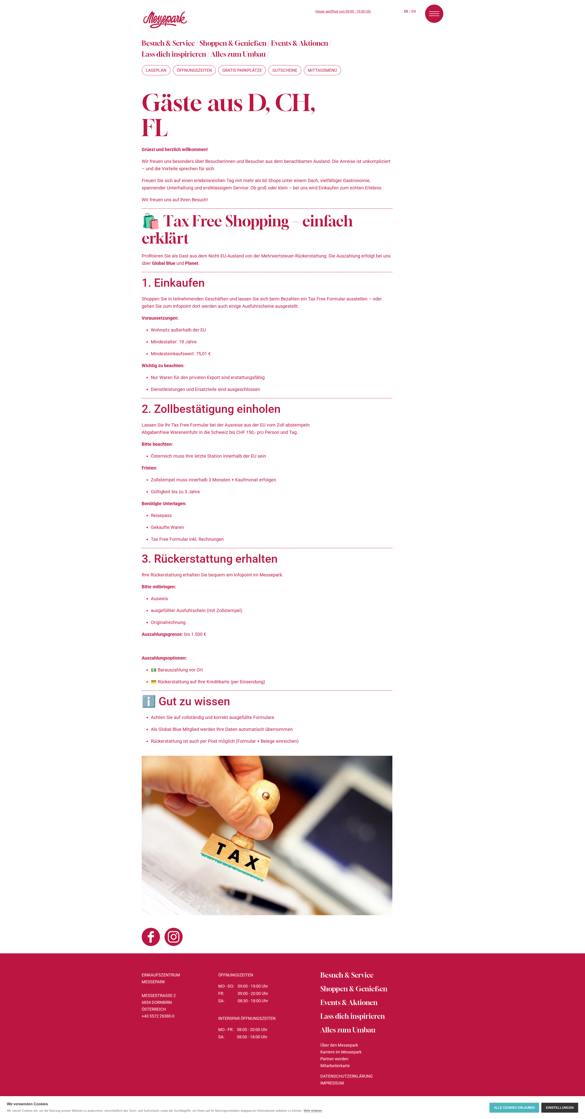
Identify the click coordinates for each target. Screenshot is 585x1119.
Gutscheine (284, 70)
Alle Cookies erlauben (514, 1107)
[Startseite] (165, 29)
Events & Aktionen (299, 43)
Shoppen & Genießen (232, 43)
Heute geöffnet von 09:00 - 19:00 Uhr (343, 11)
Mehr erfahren (313, 1110)
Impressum (332, 1083)
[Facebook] (151, 938)
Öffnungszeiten (194, 70)
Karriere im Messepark (341, 1052)
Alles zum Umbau (238, 54)
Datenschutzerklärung (346, 1076)
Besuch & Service (168, 43)
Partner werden (334, 1058)
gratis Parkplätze (242, 70)
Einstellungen (560, 1107)
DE (406, 11)
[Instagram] (174, 938)
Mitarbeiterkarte (335, 1065)
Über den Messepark (339, 1045)
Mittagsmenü (322, 70)
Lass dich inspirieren (174, 54)
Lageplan (156, 70)
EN (413, 11)
